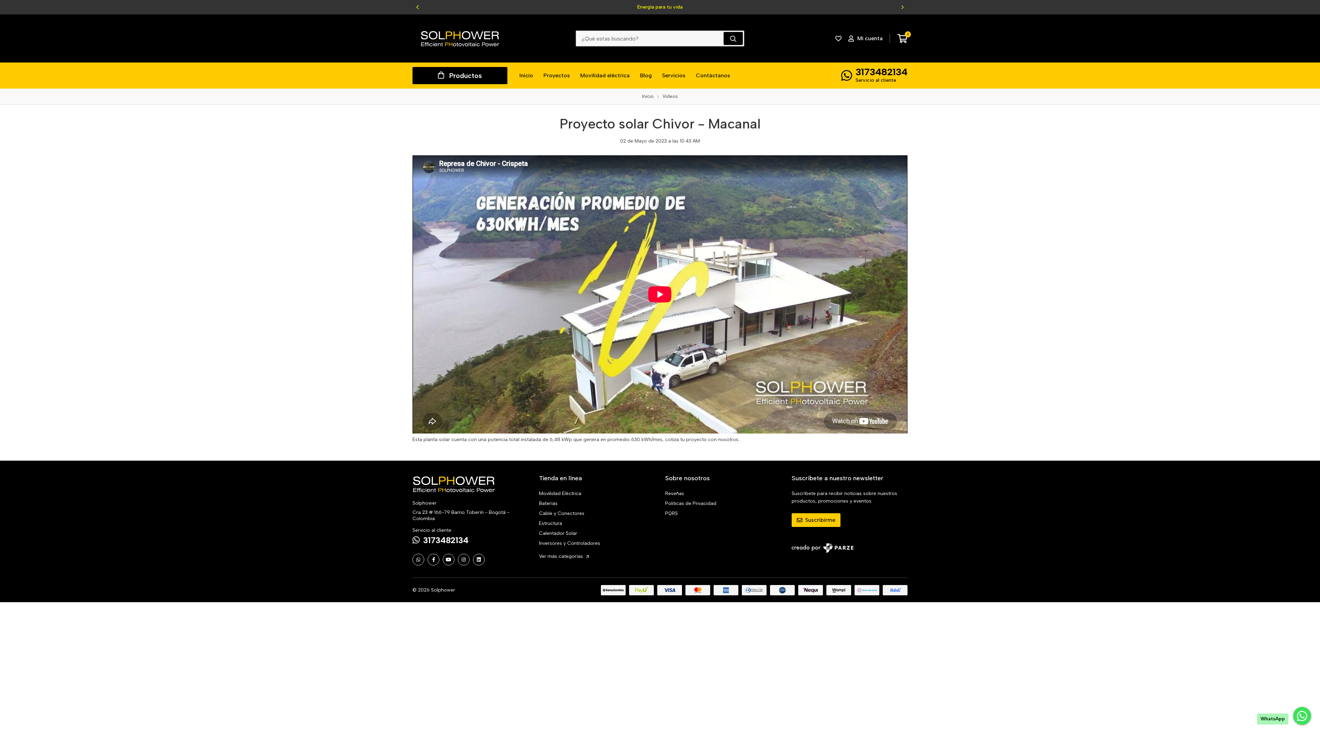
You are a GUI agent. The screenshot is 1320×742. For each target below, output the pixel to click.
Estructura (550, 523)
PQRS (671, 513)
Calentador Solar (558, 533)
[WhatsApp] (418, 559)
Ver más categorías (561, 556)
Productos (465, 75)
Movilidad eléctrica (605, 75)
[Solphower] (459, 38)
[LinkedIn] (479, 559)
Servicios (673, 75)
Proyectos (556, 75)
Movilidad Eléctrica (560, 493)
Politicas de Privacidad (690, 503)
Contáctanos (713, 75)
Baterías (548, 503)
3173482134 (882, 72)
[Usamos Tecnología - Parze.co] (823, 548)
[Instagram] (464, 559)
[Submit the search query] (733, 38)
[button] (417, 7)
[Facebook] (433, 559)
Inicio (526, 75)
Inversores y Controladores (569, 543)
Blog (646, 75)
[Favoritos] (838, 38)
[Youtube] (448, 559)
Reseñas (674, 493)
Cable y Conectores (561, 513)
